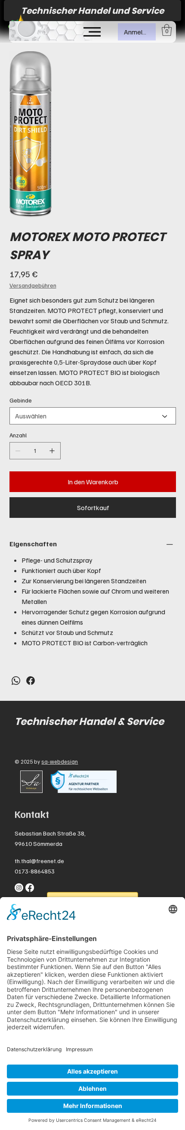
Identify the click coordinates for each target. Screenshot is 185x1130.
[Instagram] (19, 887)
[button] (167, 30)
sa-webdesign (59, 761)
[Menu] (92, 32)
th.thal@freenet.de (39, 860)
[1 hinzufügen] (52, 450)
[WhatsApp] (15, 680)
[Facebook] (30, 680)
